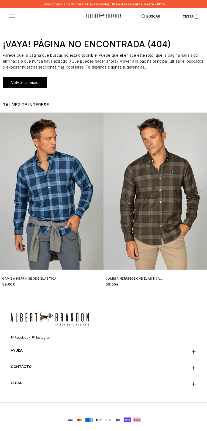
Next (196, 191)
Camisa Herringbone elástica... (30, 278)
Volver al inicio (25, 82)
